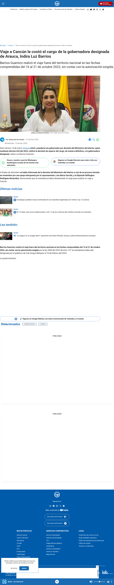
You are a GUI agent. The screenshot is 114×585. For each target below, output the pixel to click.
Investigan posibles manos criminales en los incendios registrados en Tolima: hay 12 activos (53, 200)
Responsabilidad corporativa (88, 538)
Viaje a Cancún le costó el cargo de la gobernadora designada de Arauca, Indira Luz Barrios (43, 45)
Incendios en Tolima (46, 9)
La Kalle (19, 543)
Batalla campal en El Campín (28, 9)
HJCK (18, 546)
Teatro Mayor (21, 554)
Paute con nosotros (52, 551)
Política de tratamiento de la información (91, 540)
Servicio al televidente (53, 535)
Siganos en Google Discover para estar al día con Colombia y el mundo (77, 161)
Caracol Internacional (23, 557)
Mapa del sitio (50, 554)
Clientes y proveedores (53, 549)
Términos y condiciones (86, 546)
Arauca (26, 148)
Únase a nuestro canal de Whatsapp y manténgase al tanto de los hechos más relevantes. (23, 162)
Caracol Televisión (22, 538)
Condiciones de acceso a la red (88, 535)
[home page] (57, 3)
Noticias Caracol (22, 535)
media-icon (57, 582)
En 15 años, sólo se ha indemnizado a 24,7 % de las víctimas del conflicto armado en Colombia (54, 212)
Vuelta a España (80, 9)
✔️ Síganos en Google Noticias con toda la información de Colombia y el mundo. (52, 319)
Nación (10, 45)
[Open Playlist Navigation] (111, 582)
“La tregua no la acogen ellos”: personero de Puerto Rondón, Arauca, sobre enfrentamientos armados (56, 236)
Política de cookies (85, 543)
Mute (91, 581)
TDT (47, 540)
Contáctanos (50, 546)
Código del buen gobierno (54, 543)
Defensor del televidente (54, 538)
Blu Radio (3, 45)
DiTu (18, 549)
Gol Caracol (20, 540)
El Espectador (21, 551)
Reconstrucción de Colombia (63, 9)
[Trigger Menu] (3, 3)
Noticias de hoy (29, 324)
